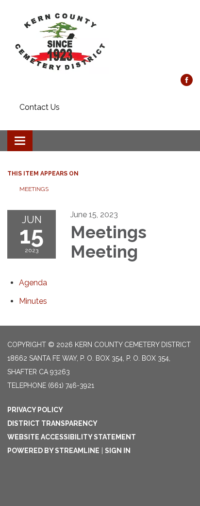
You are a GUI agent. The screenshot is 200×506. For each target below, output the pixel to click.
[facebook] (187, 83)
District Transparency (52, 423)
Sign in (118, 450)
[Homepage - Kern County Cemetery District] (100, 42)
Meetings (34, 189)
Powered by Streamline (53, 450)
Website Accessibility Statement (71, 437)
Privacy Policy (35, 410)
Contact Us (39, 107)
